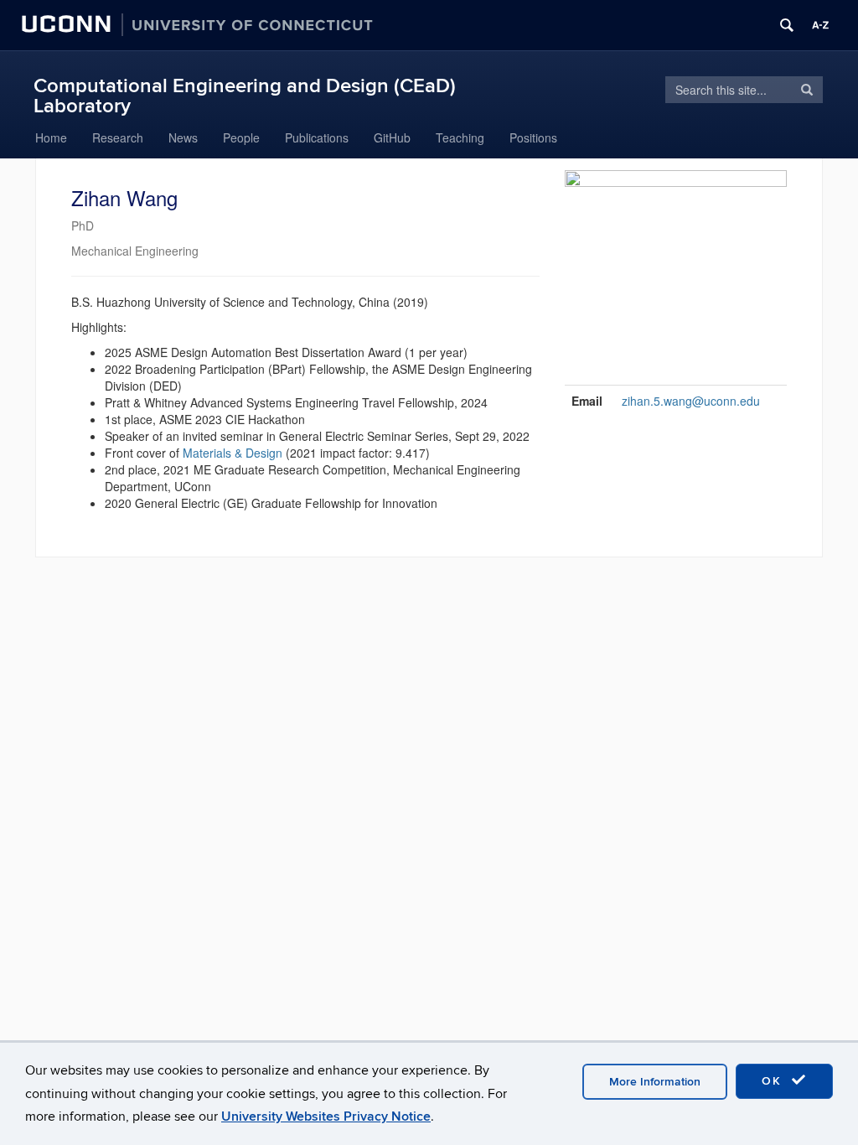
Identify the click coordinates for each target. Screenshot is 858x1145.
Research (117, 137)
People (241, 137)
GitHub (392, 137)
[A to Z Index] (820, 25)
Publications (317, 137)
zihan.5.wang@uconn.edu (691, 400)
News (183, 137)
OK (774, 1081)
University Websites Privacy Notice (326, 1116)
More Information (654, 1082)
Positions (533, 137)
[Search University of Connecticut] (786, 25)
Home (51, 137)
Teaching (460, 137)
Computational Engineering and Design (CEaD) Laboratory (245, 96)
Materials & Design (232, 452)
